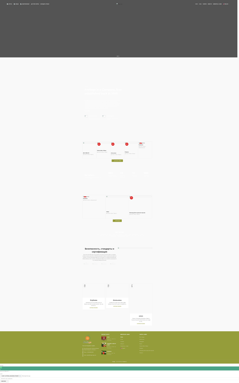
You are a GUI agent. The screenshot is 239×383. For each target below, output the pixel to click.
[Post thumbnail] (103, 338)
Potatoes (113, 152)
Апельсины (99, 153)
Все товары (141, 336)
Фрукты (105, 154)
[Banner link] (96, 69)
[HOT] (131, 143)
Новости (122, 343)
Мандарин (141, 341)
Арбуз (140, 151)
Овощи (91, 152)
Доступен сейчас (86, 152)
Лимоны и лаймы (87, 208)
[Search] (232, 4)
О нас (121, 339)
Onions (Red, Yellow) (87, 150)
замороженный (128, 147)
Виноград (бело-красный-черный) (146, 350)
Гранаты (141, 352)
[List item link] (91, 352)
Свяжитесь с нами (124, 345)
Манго (140, 343)
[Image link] (87, 338)
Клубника (127, 144)
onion (117, 316)
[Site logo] (119, 3)
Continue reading (94, 306)
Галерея (122, 341)
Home (121, 336)
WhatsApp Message (26, 375)
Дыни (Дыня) (109, 213)
